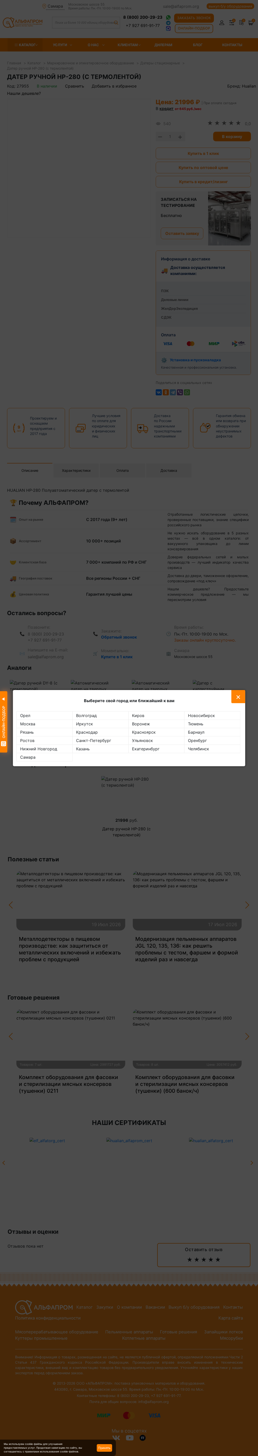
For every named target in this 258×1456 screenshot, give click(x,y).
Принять (104, 1448)
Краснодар (87, 732)
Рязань (27, 732)
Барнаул (196, 732)
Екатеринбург (145, 748)
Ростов (27, 740)
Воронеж (141, 723)
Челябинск (198, 748)
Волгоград (86, 715)
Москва (27, 723)
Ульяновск (142, 740)
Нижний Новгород (38, 748)
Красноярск (144, 732)
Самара (28, 757)
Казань (83, 748)
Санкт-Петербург (93, 740)
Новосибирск (201, 715)
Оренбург (197, 740)
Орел (25, 715)
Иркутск (84, 723)
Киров (138, 715)
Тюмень (195, 723)
